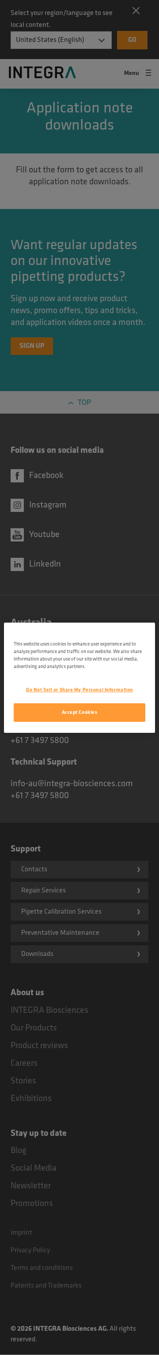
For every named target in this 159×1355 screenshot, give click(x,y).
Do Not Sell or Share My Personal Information (79, 690)
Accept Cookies (80, 712)
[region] (79, 677)
